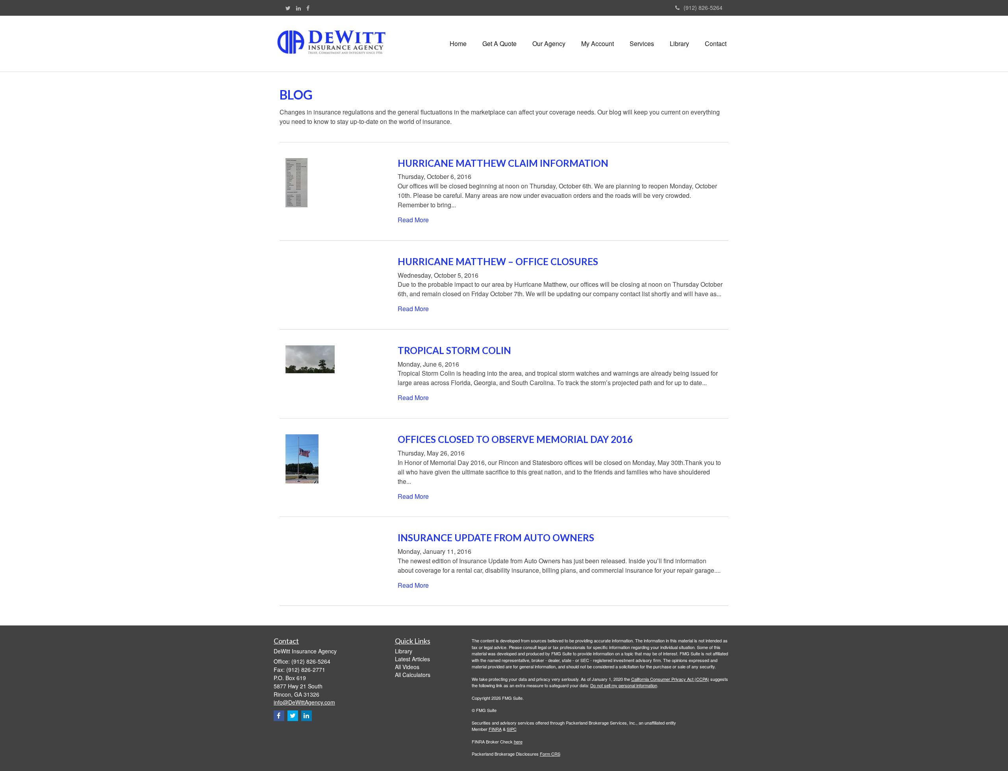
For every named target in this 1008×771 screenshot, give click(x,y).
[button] (499, 43)
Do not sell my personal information (623, 685)
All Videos (407, 667)
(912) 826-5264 (703, 7)
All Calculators (412, 675)
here (518, 741)
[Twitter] (288, 8)
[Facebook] (307, 8)
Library (403, 651)
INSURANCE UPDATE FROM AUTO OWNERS (496, 537)
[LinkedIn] (298, 8)
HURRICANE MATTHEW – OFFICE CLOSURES (498, 261)
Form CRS (550, 754)
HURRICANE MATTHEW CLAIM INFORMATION (503, 163)
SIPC (512, 729)
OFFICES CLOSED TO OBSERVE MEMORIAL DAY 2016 (515, 439)
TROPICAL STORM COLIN (454, 350)
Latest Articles (412, 659)
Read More (413, 219)
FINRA (495, 729)
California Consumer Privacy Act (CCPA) (670, 679)
